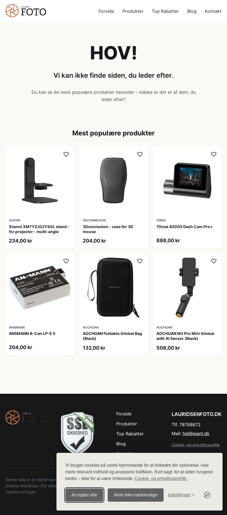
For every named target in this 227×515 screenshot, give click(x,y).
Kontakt (213, 11)
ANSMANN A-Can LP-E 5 (32, 333)
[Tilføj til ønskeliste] (66, 154)
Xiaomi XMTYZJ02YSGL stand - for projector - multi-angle (39, 229)
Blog (192, 11)
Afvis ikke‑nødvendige (136, 495)
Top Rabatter (165, 11)
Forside (106, 11)
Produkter (132, 11)
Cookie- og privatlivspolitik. (161, 478)
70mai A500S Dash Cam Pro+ (184, 226)
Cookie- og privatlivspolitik (196, 444)
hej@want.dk (196, 433)
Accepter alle (84, 495)
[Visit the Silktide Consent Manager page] (207, 495)
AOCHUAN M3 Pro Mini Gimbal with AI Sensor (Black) (185, 336)
